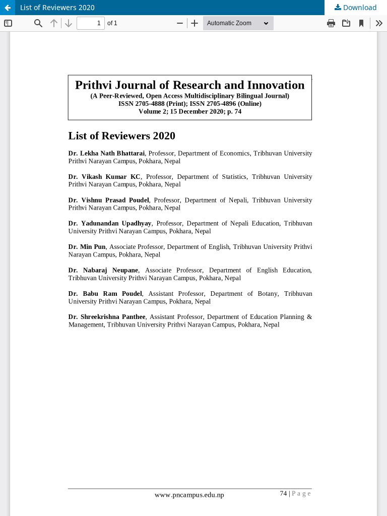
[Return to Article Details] (7, 7)
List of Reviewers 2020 (57, 7)
